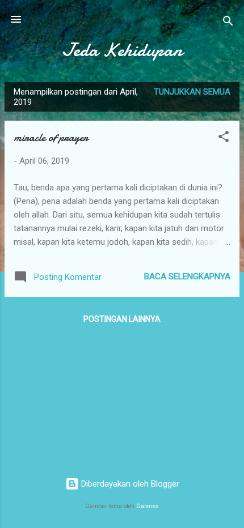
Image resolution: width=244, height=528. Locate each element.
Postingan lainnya (122, 318)
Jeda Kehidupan (122, 50)
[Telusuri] (228, 23)
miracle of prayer (51, 137)
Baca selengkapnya (187, 276)
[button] (223, 138)
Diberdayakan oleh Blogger (129, 484)
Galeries (147, 506)
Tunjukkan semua (192, 92)
